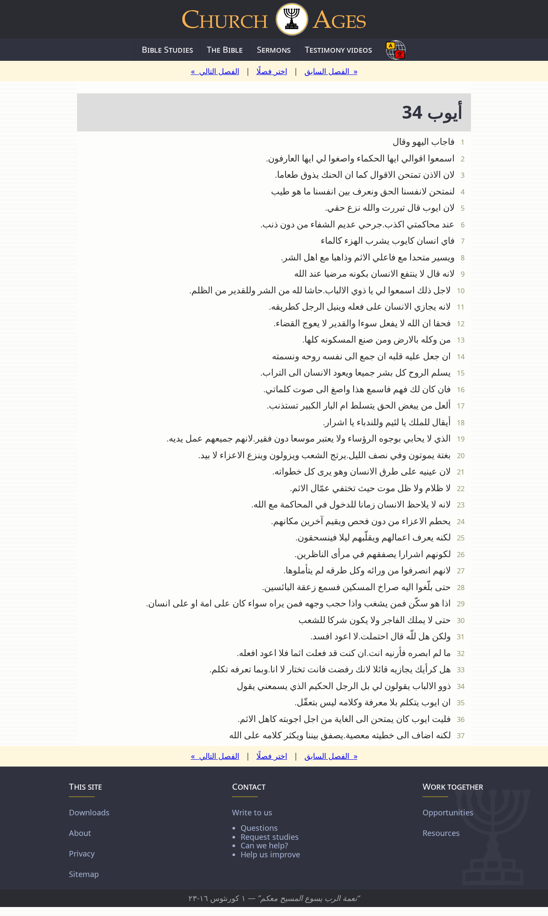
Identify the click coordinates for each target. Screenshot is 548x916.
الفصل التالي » (215, 71)
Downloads (89, 812)
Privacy (82, 853)
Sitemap (84, 874)
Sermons (274, 49)
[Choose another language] (395, 50)
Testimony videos (338, 49)
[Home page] (274, 19)
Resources (441, 833)
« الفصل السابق (330, 71)
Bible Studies (167, 49)
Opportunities (448, 812)
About (80, 833)
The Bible (225, 49)
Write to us (266, 833)
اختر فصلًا (271, 71)
